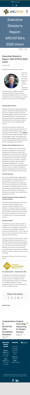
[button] (3, 323)
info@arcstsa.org (15, 2)
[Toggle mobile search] (27, 12)
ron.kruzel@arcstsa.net (7, 249)
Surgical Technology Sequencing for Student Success (21, 326)
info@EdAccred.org (12, 286)
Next (26, 49)
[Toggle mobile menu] (27, 10)
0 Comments (6, 337)
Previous (21, 49)
